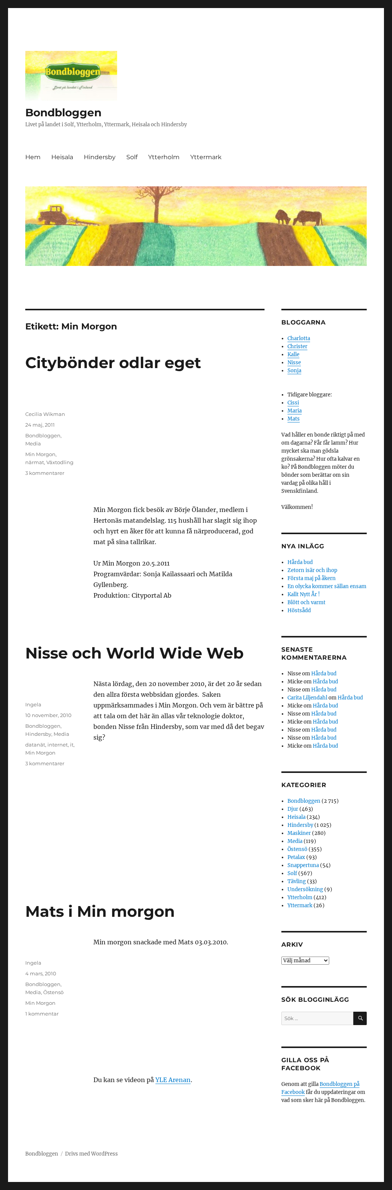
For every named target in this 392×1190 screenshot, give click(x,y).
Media (33, 443)
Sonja (294, 370)
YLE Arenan (173, 1080)
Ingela (33, 704)
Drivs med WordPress (91, 1154)
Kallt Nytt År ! (303, 594)
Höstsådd (299, 610)
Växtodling (60, 462)
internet (57, 745)
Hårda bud (300, 562)
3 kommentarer (44, 473)
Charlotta (298, 338)
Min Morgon (40, 454)
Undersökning (305, 889)
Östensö (53, 992)
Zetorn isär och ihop (312, 570)
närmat (34, 462)
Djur (292, 809)
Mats (293, 419)
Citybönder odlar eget (113, 362)
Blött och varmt (306, 602)
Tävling (296, 881)
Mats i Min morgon (100, 911)
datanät (35, 745)
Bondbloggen (63, 112)
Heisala (62, 157)
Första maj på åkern (311, 578)
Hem (33, 157)
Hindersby (100, 157)
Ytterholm (164, 157)
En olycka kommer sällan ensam (326, 586)
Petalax (296, 857)
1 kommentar (42, 1014)
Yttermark (206, 157)
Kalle (293, 354)
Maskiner (299, 833)
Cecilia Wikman (45, 414)
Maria (294, 411)
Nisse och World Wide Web (134, 653)
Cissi (293, 402)
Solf (131, 157)
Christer (297, 346)
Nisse (294, 362)
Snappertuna (303, 865)
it (72, 745)
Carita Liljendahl (307, 697)
